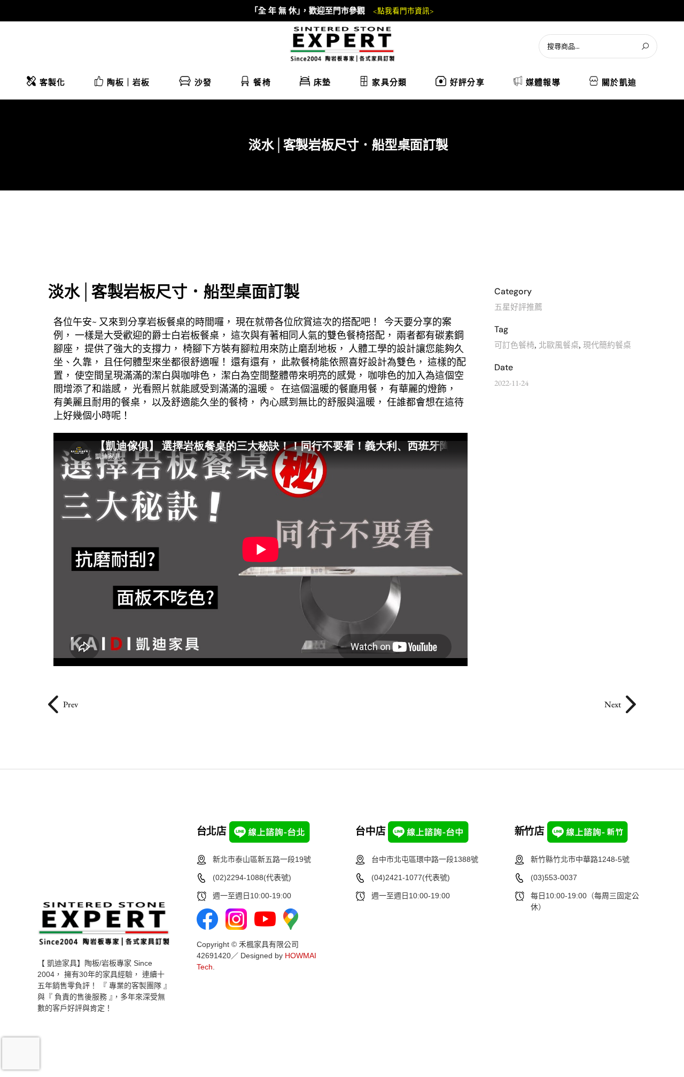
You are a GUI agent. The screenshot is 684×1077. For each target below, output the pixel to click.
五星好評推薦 (518, 307)
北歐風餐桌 (559, 345)
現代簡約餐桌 (607, 345)
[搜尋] (645, 46)
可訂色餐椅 (514, 345)
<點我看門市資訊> (403, 11)
